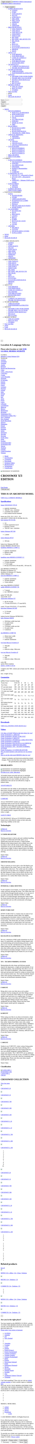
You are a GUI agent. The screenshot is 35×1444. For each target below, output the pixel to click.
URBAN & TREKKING (15, 134)
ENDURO (15, 121)
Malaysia (3, 407)
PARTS (10, 194)
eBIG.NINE (15, 19)
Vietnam (3, 453)
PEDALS (15, 204)
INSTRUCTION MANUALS (21, 80)
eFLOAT (14, 15)
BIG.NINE (15, 37)
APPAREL (11, 226)
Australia (3, 363)
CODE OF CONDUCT (19, 58)
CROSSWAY (16, 138)
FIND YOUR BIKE (14, 156)
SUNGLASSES (17, 233)
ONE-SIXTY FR (17, 32)
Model (6, 456)
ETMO (14, 12)
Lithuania (3, 404)
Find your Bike (12, 91)
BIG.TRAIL (15, 41)
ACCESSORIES (13, 209)
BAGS (14, 212)
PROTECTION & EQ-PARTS (21, 205)
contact (6, 1407)
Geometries (7, 459)
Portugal (3, 427)
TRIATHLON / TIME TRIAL (21, 133)
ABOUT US (12, 52)
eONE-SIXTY (16, 17)
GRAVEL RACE (17, 143)
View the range (5, 1083)
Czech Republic (5, 377)
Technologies (8, 466)
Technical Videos (9, 463)
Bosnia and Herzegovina (8, 368)
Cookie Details (23, 1440)
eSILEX (14, 24)
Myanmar (3, 412)
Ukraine (3, 449)
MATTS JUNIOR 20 (18, 151)
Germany (3, 387)
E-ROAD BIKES (13, 183)
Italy (2, 397)
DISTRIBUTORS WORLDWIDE (22, 76)
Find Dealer (4, 487)
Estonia (3, 382)
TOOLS (14, 222)
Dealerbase (7, 1412)
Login (10, 95)
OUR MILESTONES (18, 61)
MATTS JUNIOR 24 (18, 150)
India (2, 392)
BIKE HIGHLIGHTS (14, 27)
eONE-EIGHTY (17, 14)
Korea (2, 400)
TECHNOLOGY (13, 64)
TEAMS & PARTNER (15, 69)
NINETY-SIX (16, 36)
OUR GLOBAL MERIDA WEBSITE (14, 350)
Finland (3, 383)
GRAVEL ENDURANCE (20, 145)
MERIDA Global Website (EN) (10, 356)
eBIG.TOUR (16, 20)
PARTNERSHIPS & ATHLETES (22, 73)
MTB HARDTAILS (18, 114)
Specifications (8, 458)
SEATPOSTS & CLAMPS (20, 200)
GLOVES (15, 229)
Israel (2, 395)
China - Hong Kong (7, 372)
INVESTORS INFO (18, 63)
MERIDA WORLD (14, 85)
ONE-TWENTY (17, 29)
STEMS (14, 197)
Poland (3, 426)
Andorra (3, 360)
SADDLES (15, 202)
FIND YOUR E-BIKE (15, 190)
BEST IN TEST (17, 88)
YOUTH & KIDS (13, 146)
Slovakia (3, 434)
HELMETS (15, 227)
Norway (3, 422)
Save (25, 1442)
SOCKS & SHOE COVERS (20, 231)
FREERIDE (15, 167)
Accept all (4, 1440)
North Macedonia (6, 421)
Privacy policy (15, 1437)
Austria (3, 365)
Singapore (4, 432)
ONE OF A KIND (17, 86)
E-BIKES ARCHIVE (14, 189)
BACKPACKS (16, 211)
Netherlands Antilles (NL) (8, 415)
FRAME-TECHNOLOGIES (20, 68)
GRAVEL (11, 139)
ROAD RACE (16, 129)
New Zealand (5, 419)
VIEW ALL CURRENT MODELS (11, 498)
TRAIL (14, 118)
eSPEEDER (15, 25)
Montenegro (4, 410)
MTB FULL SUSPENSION (20, 112)
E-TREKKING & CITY (15, 173)
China (2, 370)
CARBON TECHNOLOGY (20, 66)
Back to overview (6, 830)
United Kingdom (6, 451)
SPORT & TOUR (17, 123)
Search (3, 102)
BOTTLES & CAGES (19, 221)
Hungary (3, 388)
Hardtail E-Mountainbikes (19, 168)
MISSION (15, 49)
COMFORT (15, 172)
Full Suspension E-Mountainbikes (22, 161)
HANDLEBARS (17, 195)
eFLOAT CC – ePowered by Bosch (22, 175)
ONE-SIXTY (16, 30)
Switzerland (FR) (6, 444)
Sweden (3, 441)
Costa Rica (4, 373)
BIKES (6, 109)
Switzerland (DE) (6, 443)
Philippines (4, 424)
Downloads (7, 461)
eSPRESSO (15, 22)
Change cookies (13, 1440)
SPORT (14, 170)
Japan (2, 399)
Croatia (3, 375)
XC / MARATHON (18, 116)
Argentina (4, 361)
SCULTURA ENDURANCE (21, 47)
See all (3, 1268)
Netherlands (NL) (6, 414)
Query (2, 100)
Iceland (3, 390)
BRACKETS (16, 214)
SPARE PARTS (17, 207)
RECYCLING (16, 83)
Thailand (3, 448)
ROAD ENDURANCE (19, 131)
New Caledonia (5, 417)
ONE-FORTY (16, 34)
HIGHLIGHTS (9, 464)
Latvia (2, 402)
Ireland (3, 394)
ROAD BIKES (12, 126)
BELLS (14, 217)
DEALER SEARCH (14, 96)
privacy (6, 1410)
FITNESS (15, 187)
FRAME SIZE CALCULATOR (21, 78)
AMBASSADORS (17, 71)
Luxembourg (4, 405)
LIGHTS (14, 216)
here (2, 1384)
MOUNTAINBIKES (14, 111)
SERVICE (11, 74)
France (3, 385)
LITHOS (14, 10)
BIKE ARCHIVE (13, 155)
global (6, 325)
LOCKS (14, 224)
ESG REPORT (16, 59)
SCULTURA (16, 46)
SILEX (14, 51)
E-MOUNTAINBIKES (15, 160)
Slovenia (3, 436)
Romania (3, 429)
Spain (2, 439)
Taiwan (3, 446)
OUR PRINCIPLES (18, 56)
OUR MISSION (17, 54)
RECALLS (15, 81)
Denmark (3, 378)
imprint (6, 1408)
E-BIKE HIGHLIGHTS (15, 8)
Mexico (3, 409)
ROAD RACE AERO (18, 128)
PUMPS (14, 219)
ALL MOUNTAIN (17, 119)
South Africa (4, 437)
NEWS (6, 234)
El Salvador (4, 380)
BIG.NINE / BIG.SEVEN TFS (21, 39)
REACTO (15, 44)
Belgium (3, 366)
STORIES (15, 90)
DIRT (13, 42)
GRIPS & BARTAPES (19, 199)
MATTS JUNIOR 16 (18, 153)
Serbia (2, 431)
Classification (8, 468)
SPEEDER (15, 136)
